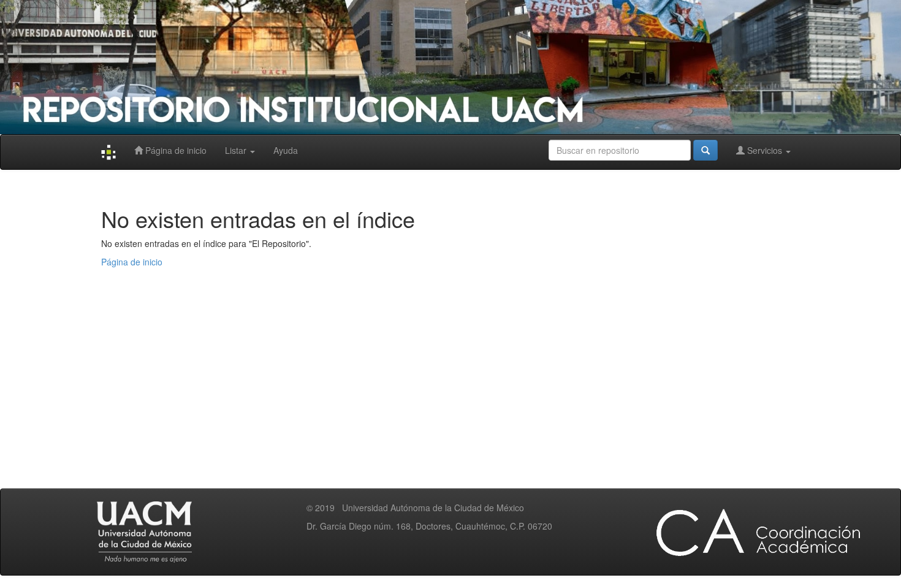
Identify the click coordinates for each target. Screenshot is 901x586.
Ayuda (285, 150)
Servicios (765, 150)
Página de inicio (175, 150)
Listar (237, 150)
